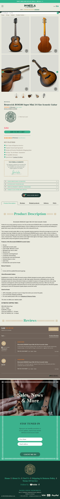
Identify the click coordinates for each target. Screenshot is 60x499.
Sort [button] (2, 335)
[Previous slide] (3, 72)
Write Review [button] (53, 329)
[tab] (54, 336)
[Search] (57, 12)
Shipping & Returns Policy (28, 296)
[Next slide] (57, 72)
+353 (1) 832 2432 (24, 496)
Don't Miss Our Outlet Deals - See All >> (30, 1)
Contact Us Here (18, 157)
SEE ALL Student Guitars (10, 108)
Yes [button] (29, 351)
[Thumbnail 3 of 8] (30, 96)
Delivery (46, 203)
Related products (34, 203)
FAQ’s (54, 203)
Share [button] (35, 351)
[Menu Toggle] (2, 6)
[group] (9, 328)
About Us (16, 478)
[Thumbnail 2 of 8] (23, 96)
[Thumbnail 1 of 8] (16, 96)
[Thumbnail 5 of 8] (44, 96)
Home (7, 478)
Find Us (26, 478)
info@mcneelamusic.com (35, 496)
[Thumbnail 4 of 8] (37, 96)
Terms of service (30, 481)
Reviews (22, 203)
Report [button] (32, 351)
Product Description (10, 203)
